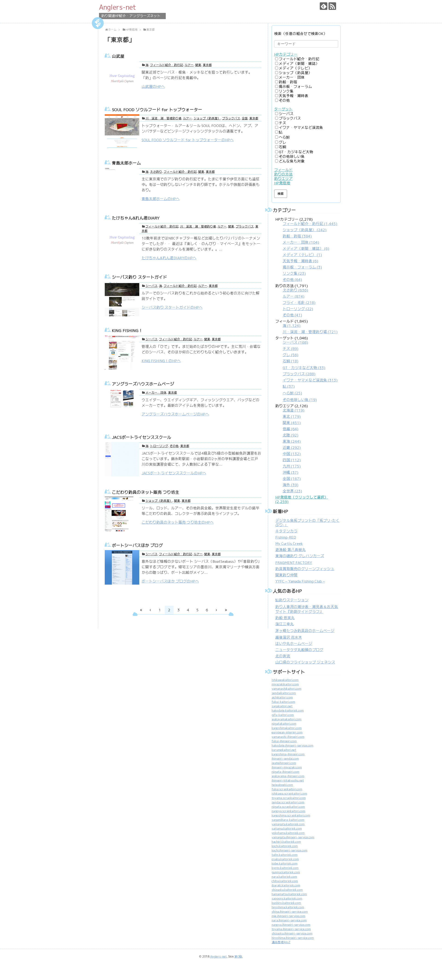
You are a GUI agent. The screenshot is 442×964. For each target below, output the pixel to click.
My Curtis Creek (289, 543)
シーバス (151, 286)
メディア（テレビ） (295, 68)
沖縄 (290, 472)
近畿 (292, 447)
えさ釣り (156, 171)
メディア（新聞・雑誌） (299, 63)
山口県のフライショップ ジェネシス (305, 662)
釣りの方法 (283, 174)
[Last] (225, 610)
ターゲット (283, 109)
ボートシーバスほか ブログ (137, 545)
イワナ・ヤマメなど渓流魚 (301, 127)
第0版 (238, 956)
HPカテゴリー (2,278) (306, 249)
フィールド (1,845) (306, 326)
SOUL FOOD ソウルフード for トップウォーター (157, 109)
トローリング (159, 446)
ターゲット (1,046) (306, 369)
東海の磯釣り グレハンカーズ (299, 556)
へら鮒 (284, 137)
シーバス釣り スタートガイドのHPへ (172, 307)
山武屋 (118, 56)
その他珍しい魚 (292, 156)
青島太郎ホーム (126, 163)
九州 (292, 466)
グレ (282, 142)
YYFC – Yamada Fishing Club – (300, 581)
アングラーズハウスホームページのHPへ (175, 414)
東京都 (207, 65)
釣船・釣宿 (288, 82)
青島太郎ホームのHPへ (161, 199)
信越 (290, 429)
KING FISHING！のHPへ (161, 361)
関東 (198, 65)
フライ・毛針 (299, 302)
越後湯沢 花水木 (288, 637)
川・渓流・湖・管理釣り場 (163, 118)
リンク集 (286, 91)
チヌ (282, 123)
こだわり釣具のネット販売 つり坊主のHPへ (178, 522)
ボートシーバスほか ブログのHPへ (170, 581)
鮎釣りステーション (291, 600)
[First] (141, 610)
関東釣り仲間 (286, 575)
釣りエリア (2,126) (291, 448)
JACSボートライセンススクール (141, 437)
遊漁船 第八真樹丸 (290, 550)
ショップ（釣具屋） (207, 118)
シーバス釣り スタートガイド (139, 277)
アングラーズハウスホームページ (143, 383)
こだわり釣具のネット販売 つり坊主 (145, 492)
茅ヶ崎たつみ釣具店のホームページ (304, 631)
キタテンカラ (286, 531)
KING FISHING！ (127, 330)
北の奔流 (282, 656)
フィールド (283, 170)
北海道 (293, 410)
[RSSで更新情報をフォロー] (332, 6)
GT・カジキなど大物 (296, 152)
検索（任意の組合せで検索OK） (300, 34)
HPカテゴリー (285, 54)
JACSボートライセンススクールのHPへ (174, 473)
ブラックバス (231, 118)
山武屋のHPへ (153, 86)
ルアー (189, 65)
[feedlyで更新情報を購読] (323, 6)
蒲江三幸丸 (284, 624)
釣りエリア (283, 178)
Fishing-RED (285, 537)
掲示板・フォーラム (295, 86)
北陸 (290, 435)
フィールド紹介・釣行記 (166, 65)
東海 (292, 441)
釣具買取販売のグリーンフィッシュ (304, 569)
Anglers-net (117, 7)
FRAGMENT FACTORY (293, 562)
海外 (290, 485)
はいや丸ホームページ (293, 643)
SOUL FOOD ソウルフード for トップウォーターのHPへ (188, 140)
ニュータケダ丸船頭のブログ (299, 650)
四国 (292, 460)
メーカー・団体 (155, 392)
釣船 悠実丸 (285, 618)
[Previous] (150, 610)
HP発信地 (282, 183)
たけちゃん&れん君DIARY (136, 218)
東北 (292, 416)
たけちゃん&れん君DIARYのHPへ (169, 258)
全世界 (292, 491)
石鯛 (282, 147)
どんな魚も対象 (292, 161)
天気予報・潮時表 (293, 96)
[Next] (216, 610)
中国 (292, 454)
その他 (174, 446)
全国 (245, 118)
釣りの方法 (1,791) (295, 300)
